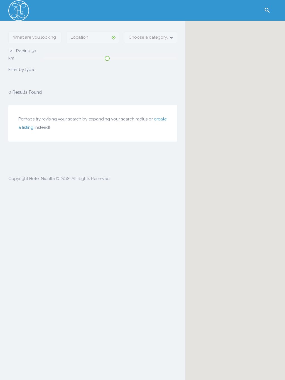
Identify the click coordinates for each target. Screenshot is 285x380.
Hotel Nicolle (42, 178)
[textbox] (150, 37)
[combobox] (150, 37)
